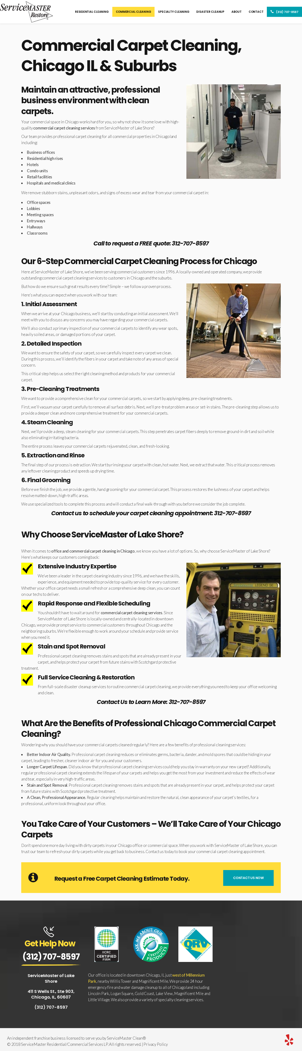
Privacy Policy (155, 1044)
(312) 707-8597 (51, 956)
